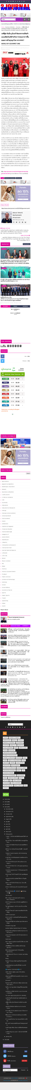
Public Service (6, 576)
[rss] (17, 1)
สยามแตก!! (7, 980)
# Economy (18, 178)
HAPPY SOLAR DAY (10, 914)
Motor (4, 558)
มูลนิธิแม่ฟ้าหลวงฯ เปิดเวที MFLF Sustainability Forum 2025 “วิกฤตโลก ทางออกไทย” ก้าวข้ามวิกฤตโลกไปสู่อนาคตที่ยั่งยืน (14, 299)
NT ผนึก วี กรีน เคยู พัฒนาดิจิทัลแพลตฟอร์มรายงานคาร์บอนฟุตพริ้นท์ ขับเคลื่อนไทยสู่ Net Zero (15, 280)
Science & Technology (8, 579)
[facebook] (6, 1)
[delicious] (24, 1)
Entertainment (6, 515)
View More (27, 244)
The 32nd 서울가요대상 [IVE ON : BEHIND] (15, 995)
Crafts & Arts (6, 494)
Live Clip (4, 555)
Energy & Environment (9, 513)
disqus (15, 306)
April (7, 829)
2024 (6, 804)
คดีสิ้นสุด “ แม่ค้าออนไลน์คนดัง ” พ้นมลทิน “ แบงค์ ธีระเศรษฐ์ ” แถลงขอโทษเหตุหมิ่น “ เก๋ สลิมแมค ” (19, 630)
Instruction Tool (7, 547)
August (7, 819)
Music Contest (6, 561)
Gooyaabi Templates (23, 1080)
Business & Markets (10, 27)
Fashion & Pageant (7, 526)
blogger (5, 306)
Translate (8, 1072)
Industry (4, 542)
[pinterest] (11, 1)
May (7, 826)
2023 (6, 806)
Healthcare (5, 539)
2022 (6, 1039)
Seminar (4, 582)
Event (3, 521)
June (7, 824)
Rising (6, 958)
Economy (18, 27)
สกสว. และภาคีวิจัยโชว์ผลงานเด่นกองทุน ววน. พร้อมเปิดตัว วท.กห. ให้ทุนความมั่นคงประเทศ (19, 667)
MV (3, 563)
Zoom (3, 606)
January (8, 1036)
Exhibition (5, 523)
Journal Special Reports (9, 550)
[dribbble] (15, 1)
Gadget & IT (5, 534)
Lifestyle (4, 553)
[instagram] (22, 1)
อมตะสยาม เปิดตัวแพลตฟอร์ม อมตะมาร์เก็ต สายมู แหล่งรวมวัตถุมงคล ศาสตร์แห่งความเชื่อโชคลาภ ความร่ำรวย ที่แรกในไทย (19, 637)
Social (4, 584)
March (7, 831)
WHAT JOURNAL (14, 1078)
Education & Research (8, 508)
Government (5, 537)
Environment (6, 518)
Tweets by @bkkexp (5, 717)
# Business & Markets (10, 178)
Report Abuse (4, 610)
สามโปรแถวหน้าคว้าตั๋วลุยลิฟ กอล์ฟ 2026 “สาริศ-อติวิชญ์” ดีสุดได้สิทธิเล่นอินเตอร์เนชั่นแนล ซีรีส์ (18, 701)
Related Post (5, 244)
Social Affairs (6, 587)
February (8, 834)
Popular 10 (5, 625)
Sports (4, 592)
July (7, 821)
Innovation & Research (9, 545)
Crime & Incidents (7, 497)
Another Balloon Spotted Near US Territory (15, 928)
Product (4, 574)
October (8, 814)
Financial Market (7, 529)
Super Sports (6, 595)
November (8, 811)
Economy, (8, 49)
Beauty (4, 489)
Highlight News (15, 625)
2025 (6, 801)
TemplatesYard (6, 1080)
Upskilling (5, 600)
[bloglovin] (13, 1)
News (3, 566)
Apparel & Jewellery (8, 484)
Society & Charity (7, 590)
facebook (25, 306)
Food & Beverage (7, 531)
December (8, 809)
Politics (4, 569)
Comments (25, 625)
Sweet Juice (8, 939)
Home (2, 27)
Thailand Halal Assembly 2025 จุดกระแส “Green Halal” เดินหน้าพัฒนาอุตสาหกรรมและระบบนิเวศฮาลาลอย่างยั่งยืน (19, 661)
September (8, 816)
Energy (4, 510)
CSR (3, 500)
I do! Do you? (8, 895)
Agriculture (5, 481)
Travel (4, 598)
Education (5, 505)
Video (3, 603)
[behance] (19, 1)
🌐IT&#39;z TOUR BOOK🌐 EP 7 (13, 969)
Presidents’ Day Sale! (10, 925)
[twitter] (8, 1)
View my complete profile (13, 619)
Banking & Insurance (8, 486)
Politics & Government (8, 571)
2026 (6, 799)
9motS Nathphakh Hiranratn (16, 617)
